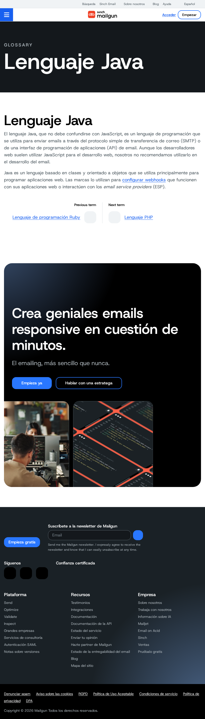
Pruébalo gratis (150, 651)
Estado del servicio (86, 630)
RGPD (83, 694)
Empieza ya (32, 383)
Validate (10, 616)
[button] (86, 4)
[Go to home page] (102, 15)
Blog (74, 658)
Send (8, 602)
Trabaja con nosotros (155, 609)
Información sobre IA (154, 616)
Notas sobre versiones (22, 651)
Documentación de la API (91, 623)
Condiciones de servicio (158, 694)
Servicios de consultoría (23, 637)
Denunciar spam (17, 694)
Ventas (143, 644)
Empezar (189, 14)
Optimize (11, 609)
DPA (29, 701)
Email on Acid (149, 630)
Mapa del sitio (82, 665)
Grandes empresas (19, 630)
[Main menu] (6, 14)
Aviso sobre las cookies (54, 694)
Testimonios (80, 602)
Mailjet (143, 623)
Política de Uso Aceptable (113, 694)
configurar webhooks (144, 180)
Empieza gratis (22, 542)
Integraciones (82, 609)
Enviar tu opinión (84, 637)
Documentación (84, 616)
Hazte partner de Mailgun (91, 644)
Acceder (169, 14)
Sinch (142, 637)
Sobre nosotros (150, 602)
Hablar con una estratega (88, 383)
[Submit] (138, 535)
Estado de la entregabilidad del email (100, 651)
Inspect (10, 623)
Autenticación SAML (20, 644)
